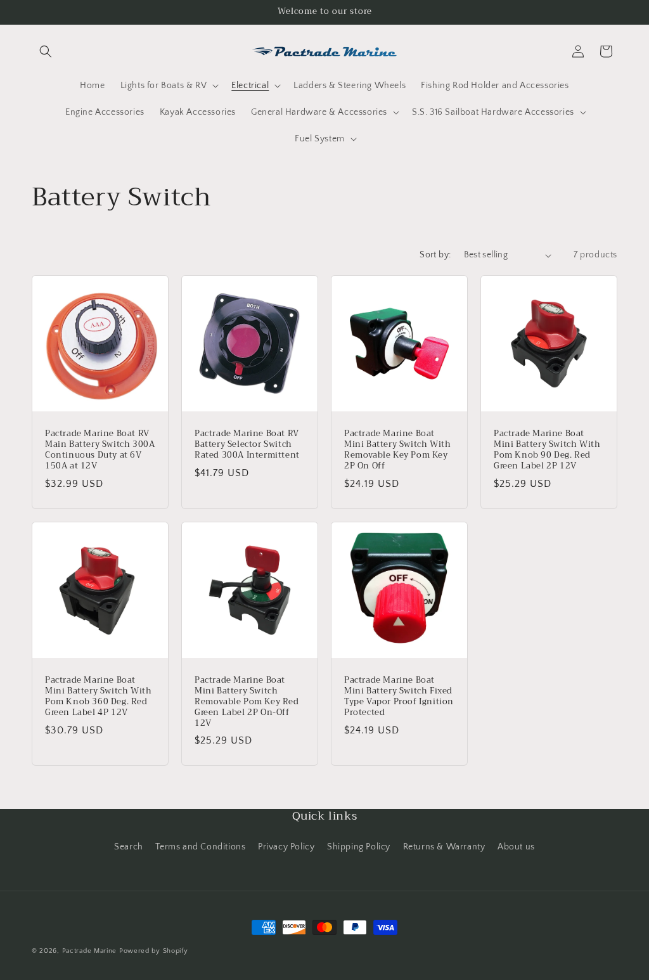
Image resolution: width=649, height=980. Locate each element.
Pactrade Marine (89, 951)
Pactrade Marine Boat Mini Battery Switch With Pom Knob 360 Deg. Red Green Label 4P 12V (98, 696)
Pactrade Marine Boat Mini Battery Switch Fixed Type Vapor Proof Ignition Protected (399, 696)
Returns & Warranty (444, 847)
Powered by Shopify (153, 951)
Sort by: (435, 255)
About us (516, 847)
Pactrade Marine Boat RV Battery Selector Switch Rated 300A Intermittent (247, 445)
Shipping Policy (358, 847)
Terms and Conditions (200, 847)
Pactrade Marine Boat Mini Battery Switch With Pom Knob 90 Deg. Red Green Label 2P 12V (547, 450)
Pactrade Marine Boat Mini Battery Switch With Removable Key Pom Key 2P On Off (397, 450)
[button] (46, 51)
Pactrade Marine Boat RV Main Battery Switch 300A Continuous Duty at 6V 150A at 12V (100, 450)
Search (128, 847)
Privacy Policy (286, 847)
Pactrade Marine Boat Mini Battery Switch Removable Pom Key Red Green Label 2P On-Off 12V (247, 701)
